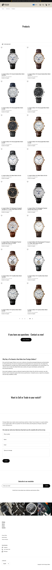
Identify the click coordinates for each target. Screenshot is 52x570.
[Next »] (32, 318)
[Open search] (43, 4)
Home (3, 8)
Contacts (3, 525)
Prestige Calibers (47, 564)
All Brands (3, 522)
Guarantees (3, 527)
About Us (3, 524)
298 (30, 318)
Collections (8, 8)
